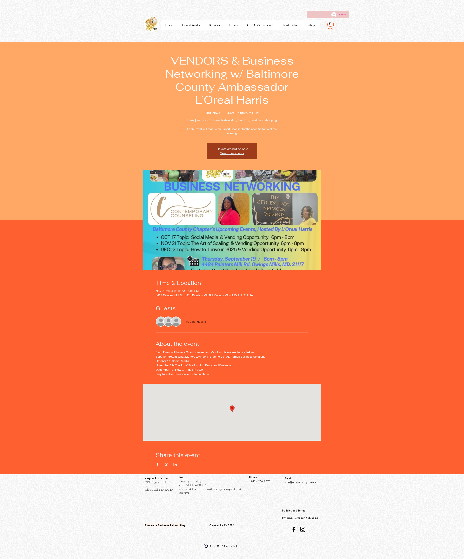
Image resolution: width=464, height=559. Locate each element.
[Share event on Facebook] (157, 464)
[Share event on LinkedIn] (175, 464)
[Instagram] (302, 529)
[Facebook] (293, 529)
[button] (330, 26)
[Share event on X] (166, 464)
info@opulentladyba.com (300, 482)
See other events (232, 153)
